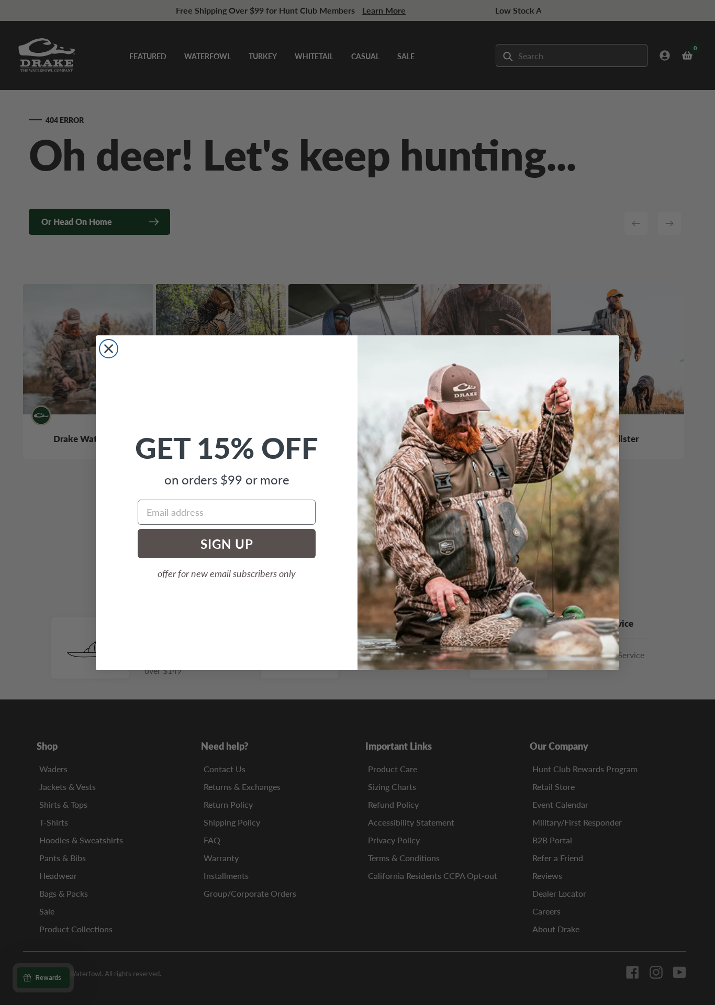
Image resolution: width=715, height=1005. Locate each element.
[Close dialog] (108, 349)
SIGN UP (226, 543)
